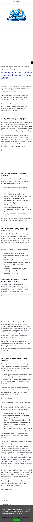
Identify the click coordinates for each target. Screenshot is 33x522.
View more (4, 517)
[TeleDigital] (16, 2)
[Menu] (16, 62)
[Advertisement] (16, 43)
